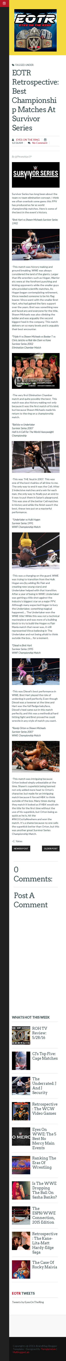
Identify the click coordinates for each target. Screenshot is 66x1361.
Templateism (48, 1349)
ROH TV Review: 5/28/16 (39, 1033)
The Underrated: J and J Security (44, 1086)
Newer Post (21, 848)
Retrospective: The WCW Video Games (45, 1109)
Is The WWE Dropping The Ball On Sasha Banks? (44, 1190)
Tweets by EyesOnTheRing (28, 1302)
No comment (39, 142)
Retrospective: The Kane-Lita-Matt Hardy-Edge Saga (45, 1243)
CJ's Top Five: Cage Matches (45, 1056)
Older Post (51, 848)
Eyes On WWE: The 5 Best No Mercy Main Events (44, 1138)
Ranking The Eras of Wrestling (44, 1163)
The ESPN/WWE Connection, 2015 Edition (44, 1215)
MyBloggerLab (21, 1352)
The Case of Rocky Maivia (44, 1264)
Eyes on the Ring (28, 139)
